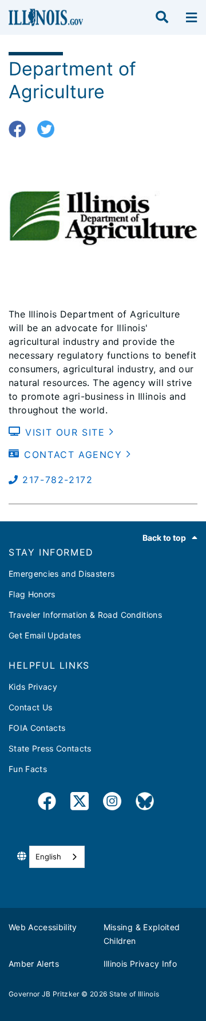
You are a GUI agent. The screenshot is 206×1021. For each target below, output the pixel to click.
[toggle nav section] (191, 17)
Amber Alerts (34, 963)
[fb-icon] (21, 129)
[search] (162, 17)
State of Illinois (134, 994)
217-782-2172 (56, 479)
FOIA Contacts (37, 728)
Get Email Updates (45, 635)
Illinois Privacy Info (140, 963)
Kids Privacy (33, 687)
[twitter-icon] (50, 129)
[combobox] (57, 857)
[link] (47, 803)
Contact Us (30, 707)
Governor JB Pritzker (44, 994)
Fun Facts (28, 769)
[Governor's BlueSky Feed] (145, 803)
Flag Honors (32, 594)
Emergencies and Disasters (62, 573)
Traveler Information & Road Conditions (85, 615)
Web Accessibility (43, 927)
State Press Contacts (50, 748)
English (48, 856)
